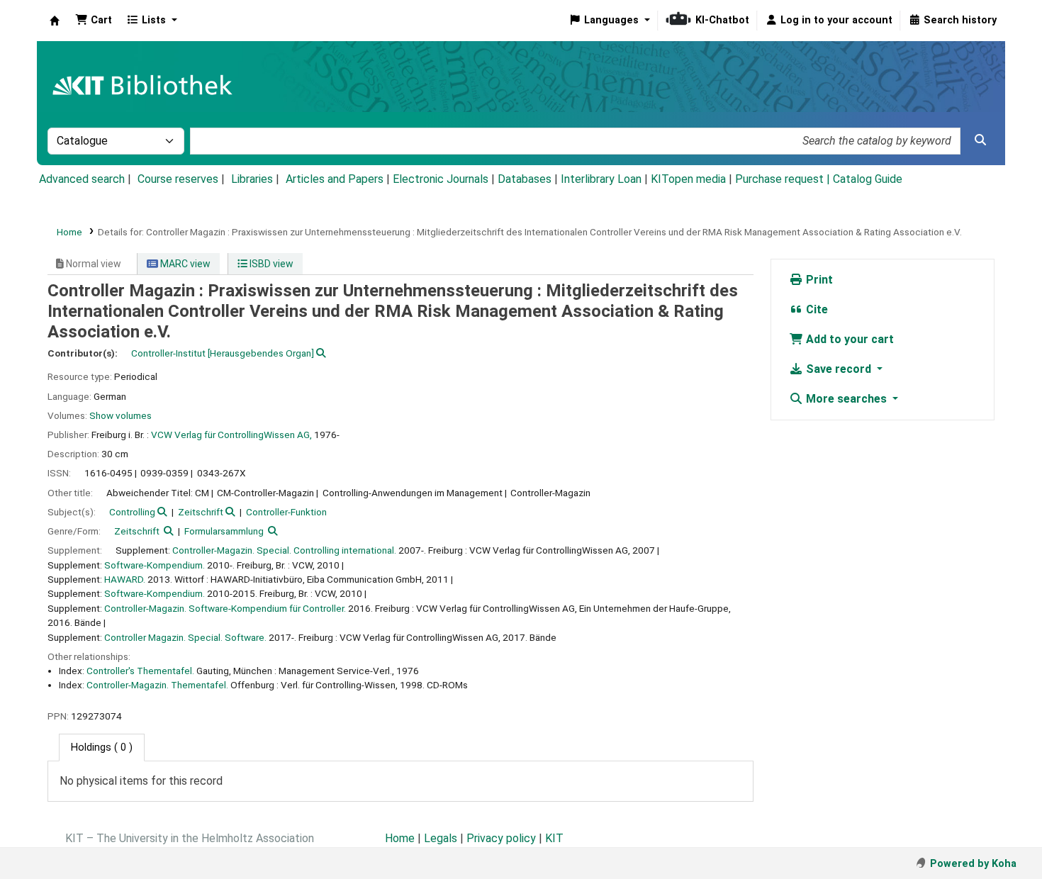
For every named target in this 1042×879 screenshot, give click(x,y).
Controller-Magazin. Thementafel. (157, 684)
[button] (93, 20)
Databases (524, 179)
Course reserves (178, 179)
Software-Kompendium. (154, 565)
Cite (815, 309)
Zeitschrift (200, 511)
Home (69, 231)
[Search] (980, 140)
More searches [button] (846, 398)
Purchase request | (784, 179)
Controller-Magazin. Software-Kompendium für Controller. (225, 608)
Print (818, 279)
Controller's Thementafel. (140, 670)
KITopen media (688, 179)
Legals (440, 838)
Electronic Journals (440, 179)
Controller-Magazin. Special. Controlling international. (284, 550)
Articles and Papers (334, 179)
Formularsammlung (224, 531)
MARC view (184, 263)
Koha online (55, 21)
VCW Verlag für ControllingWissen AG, (231, 434)
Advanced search (82, 179)
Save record (838, 369)
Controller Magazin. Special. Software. (185, 637)
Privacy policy (501, 838)
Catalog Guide (867, 179)
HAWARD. (124, 579)
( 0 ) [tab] (102, 747)
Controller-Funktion (286, 511)
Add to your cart (848, 339)
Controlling (132, 511)
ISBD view (270, 263)
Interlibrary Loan (601, 179)
